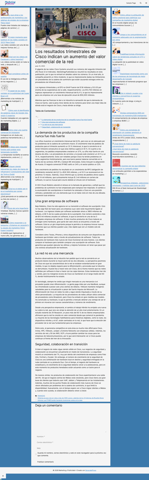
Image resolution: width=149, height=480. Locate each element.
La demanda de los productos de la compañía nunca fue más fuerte (67, 120)
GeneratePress (90, 470)
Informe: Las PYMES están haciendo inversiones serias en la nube (60, 400)
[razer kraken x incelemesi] (74, 479)
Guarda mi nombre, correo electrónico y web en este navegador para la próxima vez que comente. (72, 454)
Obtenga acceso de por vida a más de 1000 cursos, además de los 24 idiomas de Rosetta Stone (71, 398)
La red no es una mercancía (52, 125)
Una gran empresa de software (53, 122)
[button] (146, 3)
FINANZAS (41, 396)
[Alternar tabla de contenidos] (36, 117)
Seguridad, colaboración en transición (56, 127)
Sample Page (131, 3)
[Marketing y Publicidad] (9, 3)
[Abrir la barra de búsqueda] (140, 3)
